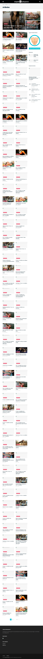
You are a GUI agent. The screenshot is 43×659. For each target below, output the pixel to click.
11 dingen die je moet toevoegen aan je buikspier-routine (8, 191)
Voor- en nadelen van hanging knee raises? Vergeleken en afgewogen (21, 542)
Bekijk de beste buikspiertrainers (35, 48)
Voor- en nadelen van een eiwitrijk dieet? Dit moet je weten (20, 460)
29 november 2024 (5, 100)
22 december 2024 (5, 52)
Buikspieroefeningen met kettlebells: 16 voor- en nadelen (33, 78)
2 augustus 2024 (5, 413)
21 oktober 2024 (5, 205)
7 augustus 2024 (18, 390)
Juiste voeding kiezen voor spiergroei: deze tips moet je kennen (33, 26)
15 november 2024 (5, 147)
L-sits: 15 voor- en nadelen (7, 365)
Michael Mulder (7, 29)
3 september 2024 (18, 332)
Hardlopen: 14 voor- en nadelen (8, 541)
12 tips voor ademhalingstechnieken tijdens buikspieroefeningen (8, 554)
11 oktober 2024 (5, 228)
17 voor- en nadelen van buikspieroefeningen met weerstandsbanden (20, 295)
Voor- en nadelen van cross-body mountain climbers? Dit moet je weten (8, 447)
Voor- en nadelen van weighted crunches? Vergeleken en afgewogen (8, 342)
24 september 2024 (5, 262)
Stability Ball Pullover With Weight (36, 55)
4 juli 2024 (17, 486)
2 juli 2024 (17, 496)
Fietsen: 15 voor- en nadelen (8, 248)
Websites (4, 645)
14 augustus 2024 (18, 367)
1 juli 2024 (4, 508)
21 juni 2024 (4, 542)
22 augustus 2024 (5, 366)
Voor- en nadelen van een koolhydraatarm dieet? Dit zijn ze (21, 423)
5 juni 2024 (4, 592)
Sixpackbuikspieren (7, 657)
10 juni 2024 (4, 568)
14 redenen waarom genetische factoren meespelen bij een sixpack (21, 614)
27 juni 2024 (17, 509)
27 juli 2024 (17, 413)
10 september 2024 (18, 309)
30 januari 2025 (29, 20)
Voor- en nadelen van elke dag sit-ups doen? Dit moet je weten (21, 62)
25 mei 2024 (4, 615)
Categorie (6, 4)
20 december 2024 (18, 52)
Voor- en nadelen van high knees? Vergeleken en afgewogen (20, 191)
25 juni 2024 (4, 532)
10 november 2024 (5, 158)
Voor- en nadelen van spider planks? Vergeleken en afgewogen (21, 472)
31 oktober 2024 (18, 181)
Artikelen (9, 4)
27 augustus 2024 (5, 356)
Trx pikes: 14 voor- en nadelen (21, 495)
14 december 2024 (5, 76)
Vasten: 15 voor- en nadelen (8, 506)
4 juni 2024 (17, 592)
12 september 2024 (5, 309)
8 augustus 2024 (18, 379)
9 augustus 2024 (5, 379)
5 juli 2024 (4, 486)
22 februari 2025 (13, 29)
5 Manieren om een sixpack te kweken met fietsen (35, 90)
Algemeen (18, 48)
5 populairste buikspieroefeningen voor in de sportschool (35, 84)
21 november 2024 (5, 123)
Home (3, 4)
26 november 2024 (18, 100)
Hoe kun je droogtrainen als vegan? (31, 16)
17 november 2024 (18, 134)
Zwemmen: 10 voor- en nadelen (21, 435)
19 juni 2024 (17, 544)
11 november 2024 (18, 147)
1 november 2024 (5, 181)
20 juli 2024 (4, 437)
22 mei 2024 (17, 616)
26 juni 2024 (4, 520)
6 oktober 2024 (18, 228)
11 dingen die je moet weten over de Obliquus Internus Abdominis (8, 133)
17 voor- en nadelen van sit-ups (8, 399)
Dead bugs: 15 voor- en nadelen (21, 283)
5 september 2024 (5, 332)
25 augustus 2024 (18, 356)
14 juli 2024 (4, 462)
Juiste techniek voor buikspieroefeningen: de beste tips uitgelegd (8, 460)
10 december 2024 (18, 76)
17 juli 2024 (17, 436)
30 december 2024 (29, 29)
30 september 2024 (5, 250)
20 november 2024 (18, 123)
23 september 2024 (18, 262)
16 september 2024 (5, 285)
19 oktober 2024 (18, 205)
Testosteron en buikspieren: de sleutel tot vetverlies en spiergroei (8, 86)
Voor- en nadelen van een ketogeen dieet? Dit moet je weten (21, 578)
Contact (4, 643)
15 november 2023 (36, 62)
